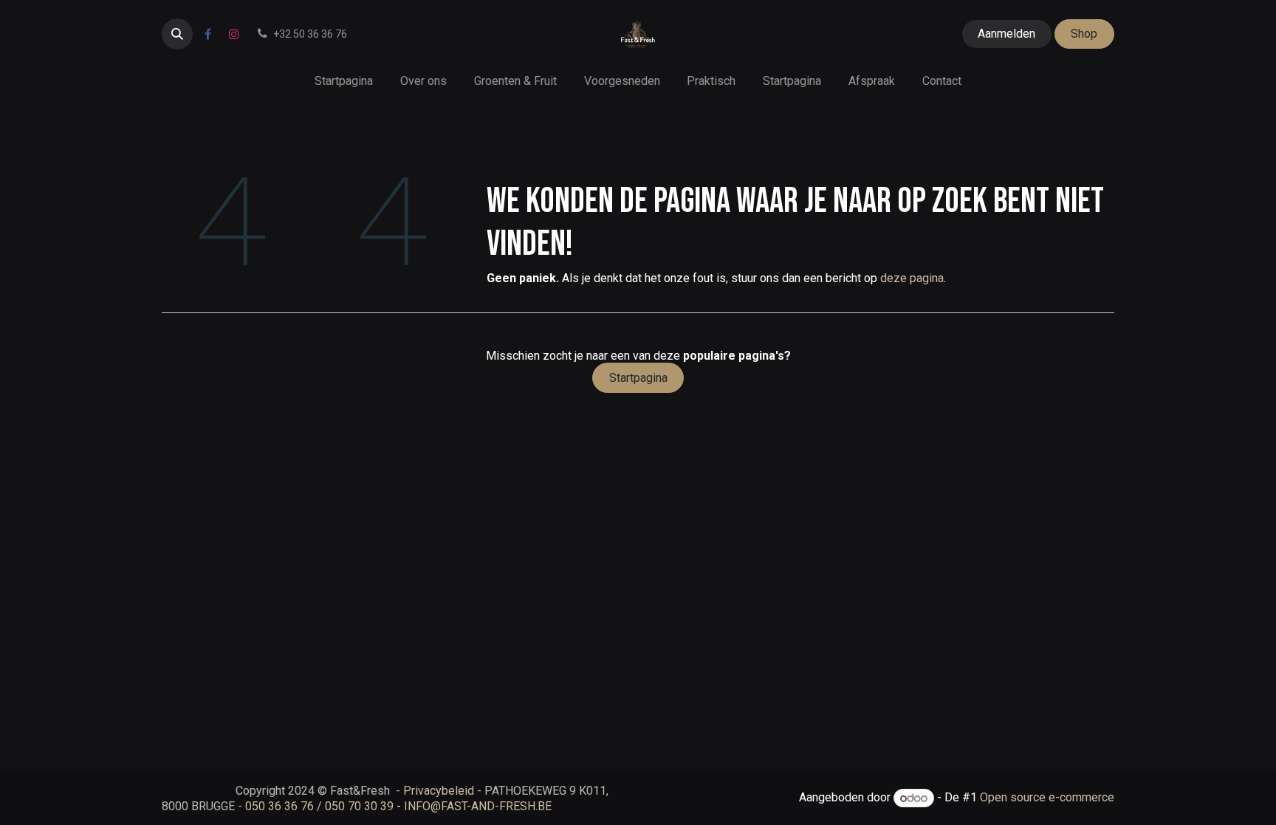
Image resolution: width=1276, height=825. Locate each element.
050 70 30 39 (359, 806)
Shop (1084, 34)
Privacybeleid (438, 791)
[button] (177, 33)
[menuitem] (344, 81)
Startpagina (638, 378)
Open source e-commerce (1047, 798)
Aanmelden (1006, 34)
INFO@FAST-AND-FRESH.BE (478, 806)
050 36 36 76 (279, 806)
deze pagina (912, 278)
